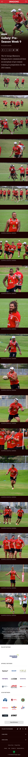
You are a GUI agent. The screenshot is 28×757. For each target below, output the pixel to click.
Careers (5, 748)
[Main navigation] (2, 1)
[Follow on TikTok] (17, 729)
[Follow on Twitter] (23, 729)
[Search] (26, 2)
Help (9, 748)
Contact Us (13, 748)
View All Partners (14, 722)
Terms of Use (10, 745)
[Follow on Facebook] (20, 729)
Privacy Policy (17, 745)
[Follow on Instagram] (25, 729)
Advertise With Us (20, 748)
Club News (4, 34)
